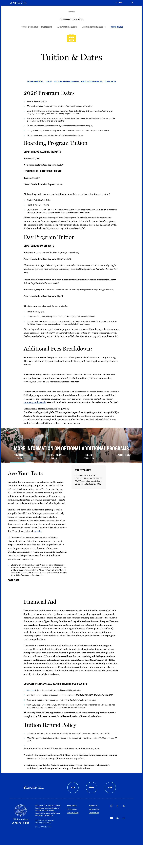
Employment (72, 806)
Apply (91, 787)
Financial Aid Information (91, 81)
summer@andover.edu (35, 402)
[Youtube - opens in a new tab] (113, 822)
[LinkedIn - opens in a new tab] (120, 822)
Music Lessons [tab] (124, 455)
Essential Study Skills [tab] (53, 457)
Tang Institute (72, 809)
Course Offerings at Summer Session (37, 27)
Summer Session (72, 19)
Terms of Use (94, 813)
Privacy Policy (94, 809)
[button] (119, 2)
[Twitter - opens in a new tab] (126, 810)
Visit (73, 787)
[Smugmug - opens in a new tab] (126, 822)
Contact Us (93, 806)
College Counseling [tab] (89, 457)
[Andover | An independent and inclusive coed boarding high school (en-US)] (18, 3)
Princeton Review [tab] (19, 457)
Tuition (49, 81)
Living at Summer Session (67, 27)
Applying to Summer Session (93, 27)
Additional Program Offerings (66, 81)
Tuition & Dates (117, 27)
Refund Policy (110, 81)
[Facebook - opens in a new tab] (120, 810)
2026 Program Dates (35, 81)
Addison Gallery (73, 813)
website (38, 531)
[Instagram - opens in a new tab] (113, 810)
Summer (71, 12)
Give (110, 787)
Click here (30, 690)
